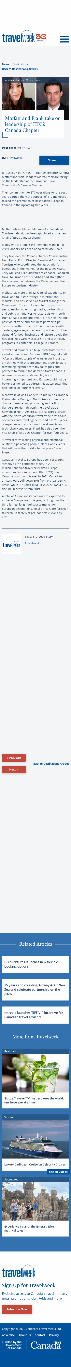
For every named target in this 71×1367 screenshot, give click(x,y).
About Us (25, 1335)
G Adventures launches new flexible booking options (31, 964)
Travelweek (14, 158)
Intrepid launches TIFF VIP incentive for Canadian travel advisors (33, 1014)
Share (52, 160)
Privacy (54, 1335)
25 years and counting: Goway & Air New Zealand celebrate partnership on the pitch (34, 989)
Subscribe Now (17, 1309)
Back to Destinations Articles (20, 69)
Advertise (8, 1335)
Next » (13, 769)
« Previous (14, 758)
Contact (40, 1335)
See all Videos (58, 1172)
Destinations (20, 64)
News (5, 64)
